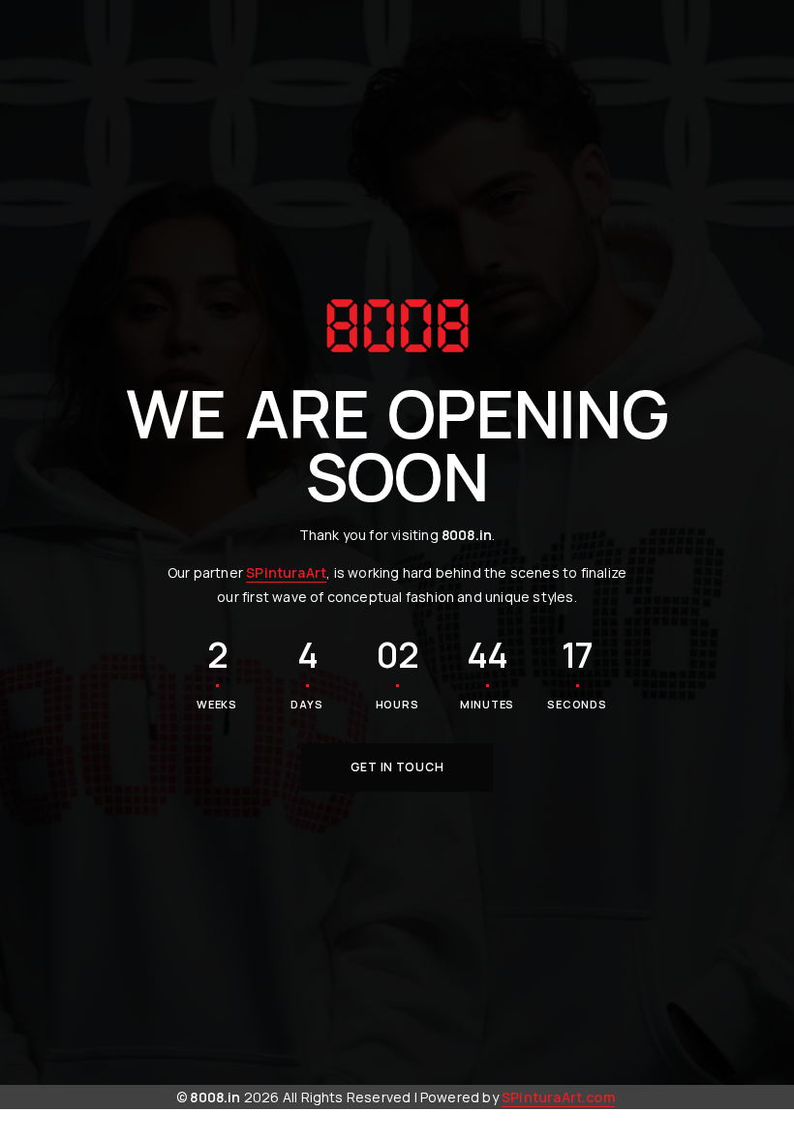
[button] (397, 767)
